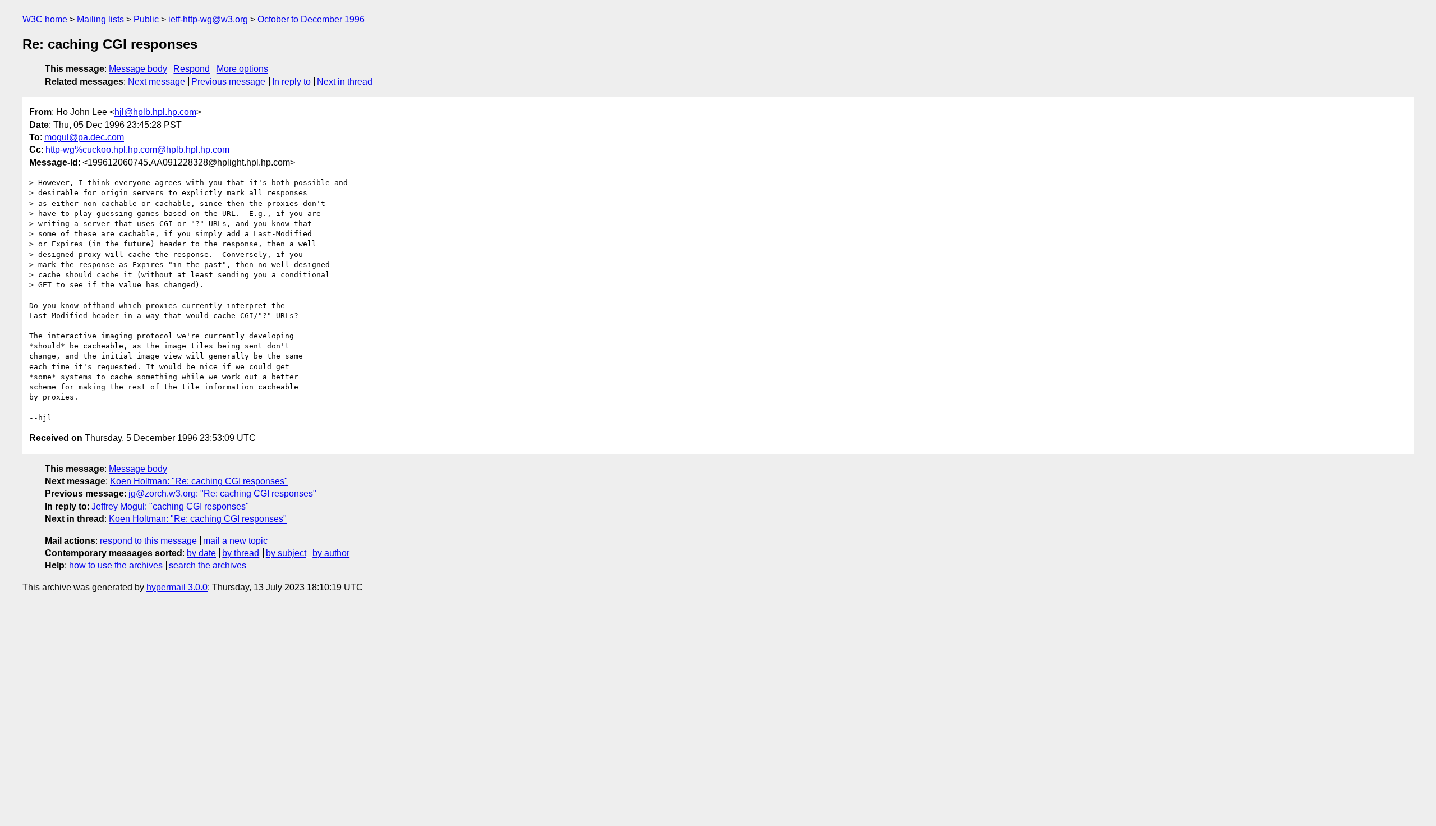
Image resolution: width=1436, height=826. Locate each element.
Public (146, 19)
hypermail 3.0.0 (177, 587)
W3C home (44, 19)
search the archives (207, 565)
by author (330, 553)
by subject (286, 553)
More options (242, 69)
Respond (191, 69)
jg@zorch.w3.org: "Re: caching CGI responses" (222, 493)
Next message (156, 81)
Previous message (228, 81)
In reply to (291, 81)
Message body (138, 69)
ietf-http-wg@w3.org (208, 19)
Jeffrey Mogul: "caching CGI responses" (170, 506)
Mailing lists (100, 19)
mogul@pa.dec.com (84, 137)
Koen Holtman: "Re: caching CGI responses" (199, 481)
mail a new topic (235, 540)
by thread (240, 553)
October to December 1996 (311, 19)
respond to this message (148, 540)
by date (201, 553)
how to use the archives (116, 565)
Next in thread (344, 81)
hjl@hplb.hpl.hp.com (155, 112)
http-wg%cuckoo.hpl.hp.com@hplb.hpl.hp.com (137, 149)
